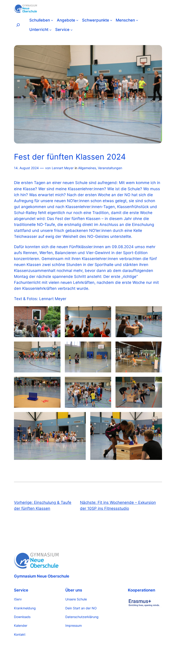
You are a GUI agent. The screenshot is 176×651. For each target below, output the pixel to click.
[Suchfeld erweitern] (18, 25)
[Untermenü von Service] (71, 29)
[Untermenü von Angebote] (77, 20)
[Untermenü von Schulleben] (52, 20)
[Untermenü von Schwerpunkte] (111, 20)
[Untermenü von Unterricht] (50, 29)
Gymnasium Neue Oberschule (41, 576)
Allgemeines (87, 168)
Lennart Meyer (63, 168)
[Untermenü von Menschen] (137, 20)
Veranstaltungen (110, 168)
